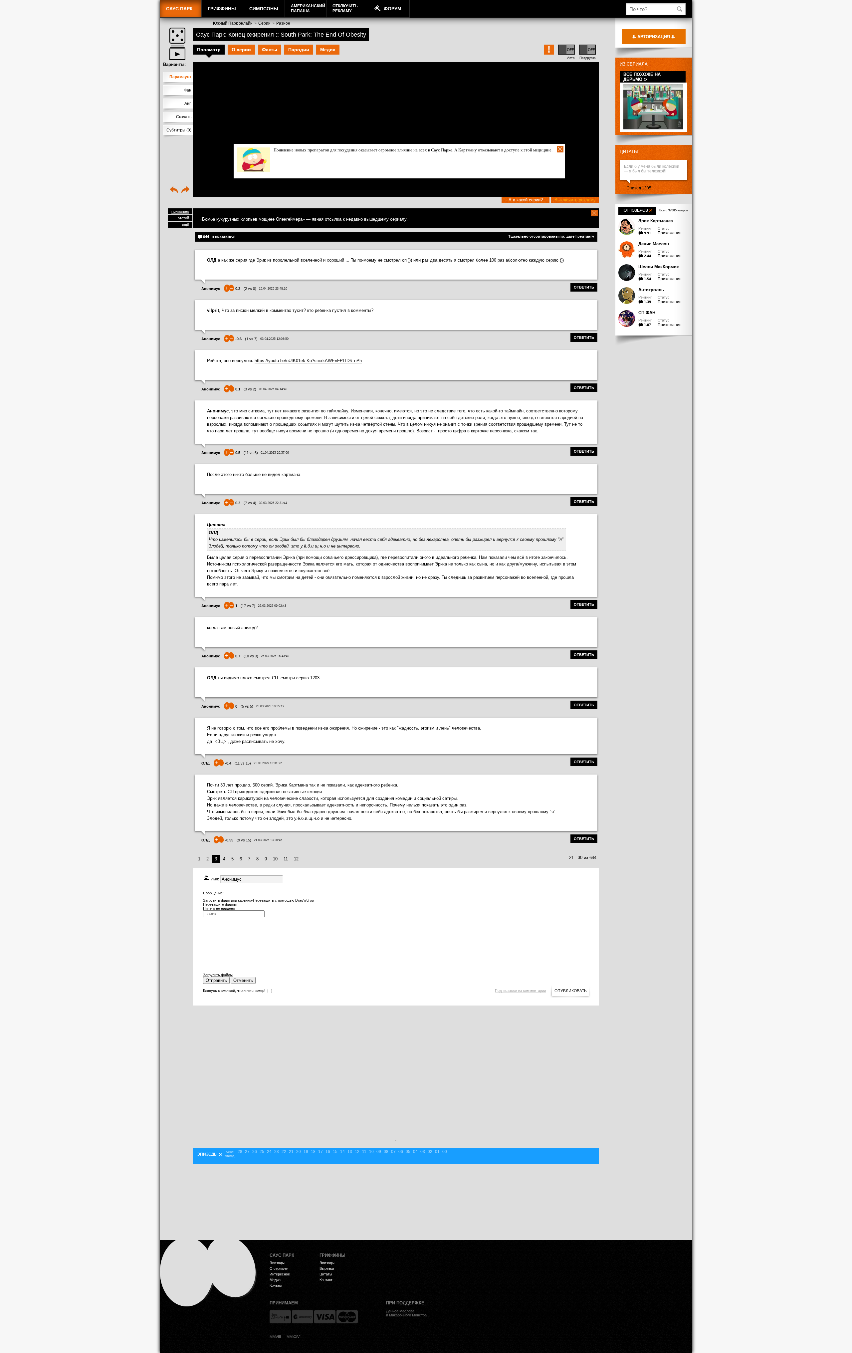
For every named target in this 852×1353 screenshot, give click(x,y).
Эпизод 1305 (639, 188)
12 (296, 858)
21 (291, 1151)
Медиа (327, 49)
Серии (264, 23)
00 (444, 1151)
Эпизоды (277, 1263)
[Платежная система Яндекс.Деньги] (280, 1316)
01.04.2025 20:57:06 (275, 452)
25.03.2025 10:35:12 (270, 706)
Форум (392, 8)
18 (313, 1151)
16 (327, 1151)
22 (284, 1151)
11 (286, 858)
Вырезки (327, 1268)
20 (298, 1151)
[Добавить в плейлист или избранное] (177, 53)
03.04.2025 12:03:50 (274, 338)
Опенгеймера (289, 219)
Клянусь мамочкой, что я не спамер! (234, 991)
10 (275, 858)
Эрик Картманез (655, 220)
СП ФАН (646, 312)
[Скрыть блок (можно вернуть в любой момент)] (594, 213)
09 (378, 1151)
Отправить (216, 980)
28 (240, 1151)
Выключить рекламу (575, 199)
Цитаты (629, 151)
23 (276, 1151)
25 (262, 1151)
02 (430, 1151)
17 (320, 1151)
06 (400, 1151)
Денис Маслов (653, 243)
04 (415, 1151)
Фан (187, 90)
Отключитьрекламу (345, 8)
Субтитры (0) (178, 130)
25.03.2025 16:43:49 (275, 656)
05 (408, 1151)
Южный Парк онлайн (233, 23)
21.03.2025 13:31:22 (268, 763)
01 (437, 1151)
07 (393, 1151)
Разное (283, 23)
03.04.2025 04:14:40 (273, 389)
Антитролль (651, 289)
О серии (241, 49)
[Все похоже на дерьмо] (653, 127)
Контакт (276, 1285)
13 (349, 1151)
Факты (269, 49)
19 (306, 1151)
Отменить (243, 980)
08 (386, 1151)
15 (335, 1151)
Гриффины (222, 8)
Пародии (298, 49)
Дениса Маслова (400, 1311)
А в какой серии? (526, 199)
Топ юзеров (637, 210)
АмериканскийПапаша (308, 8)
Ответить (584, 287)
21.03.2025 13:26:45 (268, 840)
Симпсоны (263, 8)
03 (422, 1151)
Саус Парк (179, 8)
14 (342, 1151)
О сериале (279, 1268)
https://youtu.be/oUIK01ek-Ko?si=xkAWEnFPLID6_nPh (308, 360)
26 (254, 1151)
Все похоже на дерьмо (642, 77)
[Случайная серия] (177, 36)
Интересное (280, 1274)
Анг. (187, 103)
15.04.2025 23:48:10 (273, 288)
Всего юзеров (673, 210)
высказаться (223, 236)
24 (269, 1151)
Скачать (183, 116)
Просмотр (209, 49)
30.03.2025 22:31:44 (273, 503)
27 (247, 1151)
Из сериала (634, 64)
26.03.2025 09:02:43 (272, 605)
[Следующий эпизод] (185, 190)
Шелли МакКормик (658, 266)
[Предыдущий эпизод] (174, 190)
